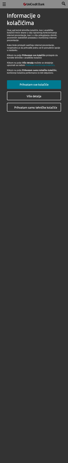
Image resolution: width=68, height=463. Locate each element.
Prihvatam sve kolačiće (34, 84)
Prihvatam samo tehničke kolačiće (35, 107)
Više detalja (34, 96)
